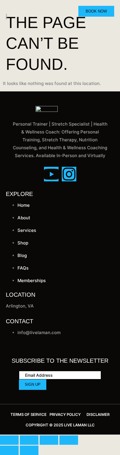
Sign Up (32, 384)
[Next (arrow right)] (29, 450)
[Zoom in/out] (9, 440)
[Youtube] (51, 174)
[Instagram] (69, 174)
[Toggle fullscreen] (29, 440)
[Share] (49, 440)
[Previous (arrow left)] (9, 450)
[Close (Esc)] (68, 440)
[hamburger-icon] (110, 24)
